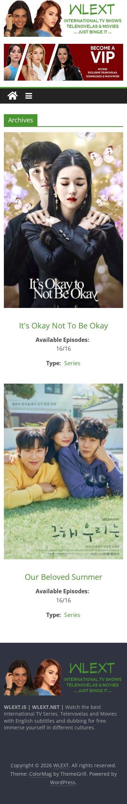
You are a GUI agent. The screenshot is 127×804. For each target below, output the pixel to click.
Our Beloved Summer (63, 576)
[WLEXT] (12, 96)
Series (72, 363)
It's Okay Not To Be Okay (63, 325)
